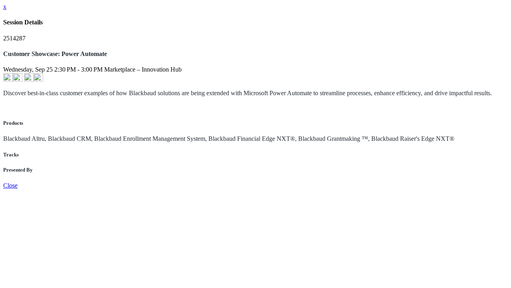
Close (10, 185)
